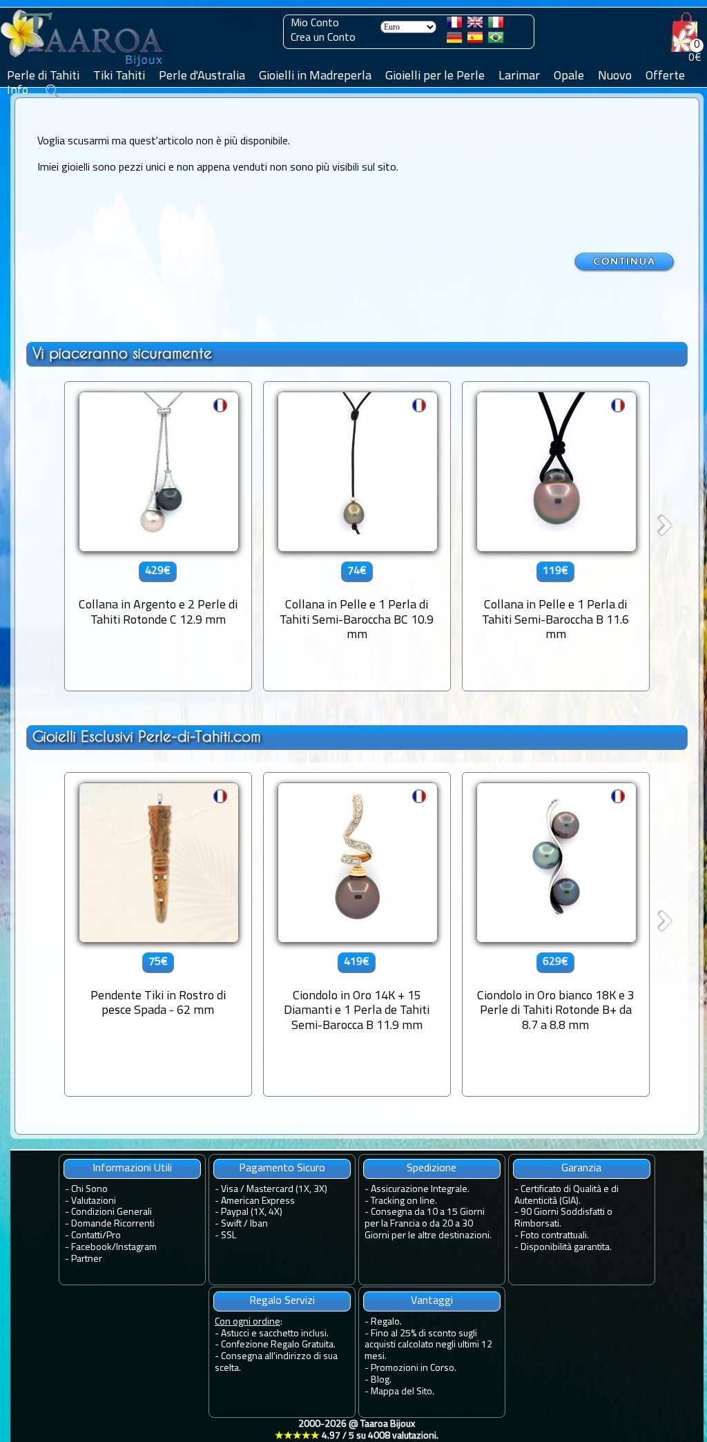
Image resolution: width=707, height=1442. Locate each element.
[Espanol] (475, 40)
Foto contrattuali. (555, 1236)
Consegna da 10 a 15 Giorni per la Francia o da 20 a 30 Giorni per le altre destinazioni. (428, 1224)
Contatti (86, 1236)
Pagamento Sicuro (282, 1168)
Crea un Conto (323, 38)
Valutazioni (93, 1201)
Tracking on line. (404, 1201)
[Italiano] (495, 24)
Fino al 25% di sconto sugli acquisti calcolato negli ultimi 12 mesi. (428, 1346)
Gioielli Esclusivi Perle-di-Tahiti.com (146, 736)
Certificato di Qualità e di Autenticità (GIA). (566, 1195)
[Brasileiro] (495, 40)
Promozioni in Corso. (413, 1368)
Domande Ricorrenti (113, 1224)
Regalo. (386, 1322)
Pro (113, 1236)
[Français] (454, 24)
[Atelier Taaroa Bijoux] (83, 67)
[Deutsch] (454, 40)
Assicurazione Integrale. (420, 1189)
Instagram (136, 1247)
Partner (86, 1259)
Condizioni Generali (111, 1212)
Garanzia (581, 1168)
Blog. (381, 1380)
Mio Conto (315, 23)
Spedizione (431, 1168)
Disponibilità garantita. (566, 1247)
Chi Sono (89, 1189)
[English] (475, 24)
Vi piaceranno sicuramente (122, 353)
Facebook (91, 1247)
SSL (228, 1236)
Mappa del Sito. (402, 1392)
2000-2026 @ (356, 1430)
